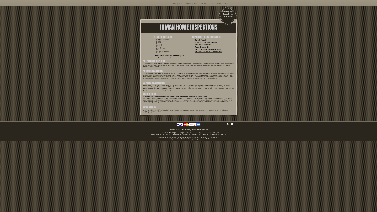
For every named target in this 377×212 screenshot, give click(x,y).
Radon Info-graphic (202, 47)
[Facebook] (228, 124)
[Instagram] (232, 124)
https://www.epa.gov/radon (220, 101)
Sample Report (200, 40)
